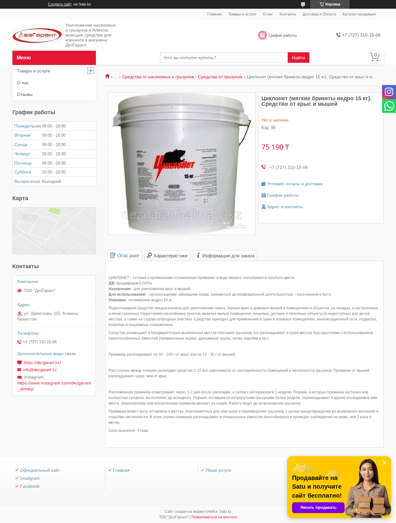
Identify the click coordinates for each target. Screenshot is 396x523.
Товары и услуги (242, 14)
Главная (214, 14)
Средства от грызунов (220, 76)
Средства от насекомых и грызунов (158, 76)
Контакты (287, 14)
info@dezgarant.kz (40, 369)
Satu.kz (225, 511)
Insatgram (30, 478)
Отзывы (24, 94)
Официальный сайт (40, 470)
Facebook (30, 486)
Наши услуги (218, 470)
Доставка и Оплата (319, 14)
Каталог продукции (359, 14)
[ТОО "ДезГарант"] (37, 35)
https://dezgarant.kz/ (42, 362)
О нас (268, 14)
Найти (298, 57)
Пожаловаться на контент (214, 517)
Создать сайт (60, 4)
